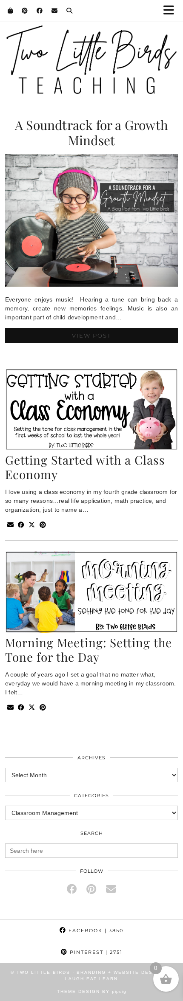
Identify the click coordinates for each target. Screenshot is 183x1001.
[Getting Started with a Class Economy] (91, 448)
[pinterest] (91, 889)
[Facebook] (40, 10)
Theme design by (91, 991)
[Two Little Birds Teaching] (91, 51)
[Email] (54, 10)
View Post (91, 335)
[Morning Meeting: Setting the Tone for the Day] (91, 630)
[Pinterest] (25, 10)
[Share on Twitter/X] (31, 525)
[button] (171, 10)
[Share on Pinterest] (42, 525)
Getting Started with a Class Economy (85, 467)
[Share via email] (10, 525)
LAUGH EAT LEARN (91, 978)
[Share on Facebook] (21, 525)
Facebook (94, 930)
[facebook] (72, 889)
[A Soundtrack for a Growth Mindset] (91, 284)
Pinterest (95, 952)
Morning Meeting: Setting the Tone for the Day (88, 649)
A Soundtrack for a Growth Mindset (91, 132)
